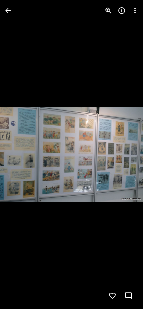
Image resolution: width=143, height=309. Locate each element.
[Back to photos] (8, 11)
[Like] (112, 296)
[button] (18, 154)
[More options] (135, 10)
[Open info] (121, 10)
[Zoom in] (108, 10)
